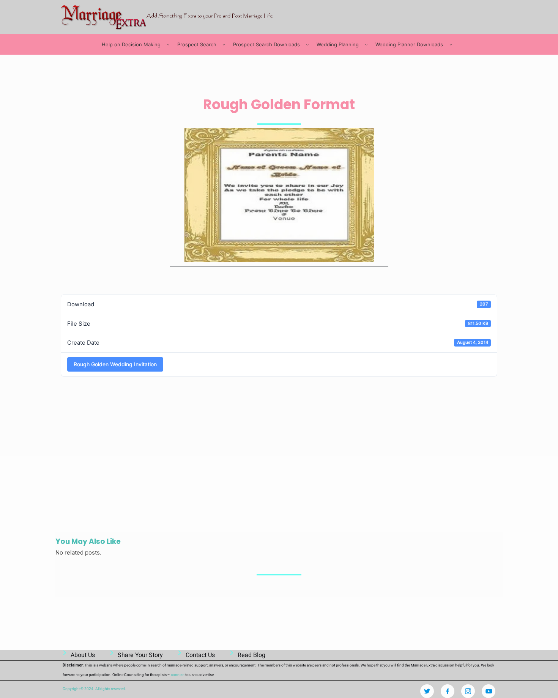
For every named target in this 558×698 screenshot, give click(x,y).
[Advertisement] (199, 279)
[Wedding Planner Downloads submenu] (450, 44)
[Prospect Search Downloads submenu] (307, 44)
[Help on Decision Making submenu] (168, 44)
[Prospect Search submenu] (223, 44)
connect (177, 675)
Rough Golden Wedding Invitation (115, 364)
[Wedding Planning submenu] (366, 44)
